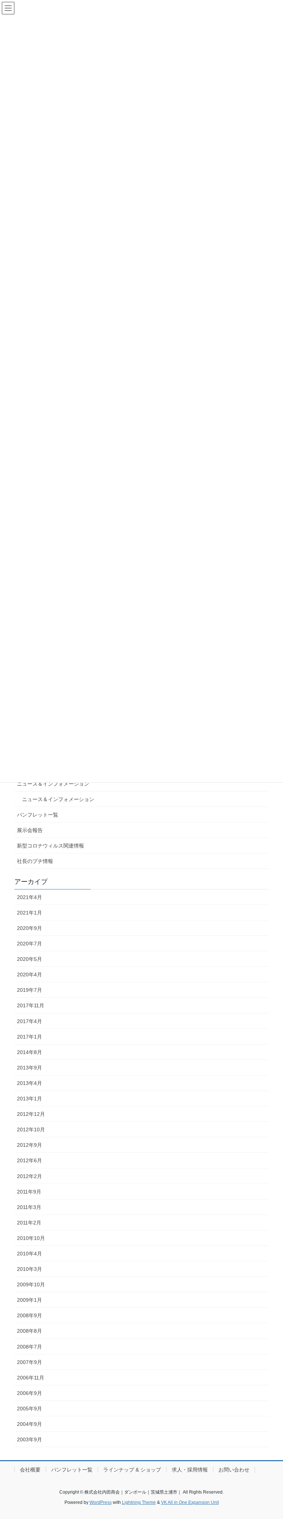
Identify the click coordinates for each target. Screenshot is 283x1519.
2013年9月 (29, 1068)
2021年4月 (29, 897)
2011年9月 (29, 1192)
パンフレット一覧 (37, 815)
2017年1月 (29, 1037)
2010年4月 (29, 1254)
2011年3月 (29, 1207)
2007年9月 (29, 1362)
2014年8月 (29, 1052)
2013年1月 (29, 1099)
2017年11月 (30, 1005)
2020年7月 (29, 944)
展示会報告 (30, 830)
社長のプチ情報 (35, 861)
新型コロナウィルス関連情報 (50, 846)
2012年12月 (31, 1114)
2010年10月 (31, 1238)
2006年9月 (29, 1393)
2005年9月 (29, 1408)
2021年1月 (29, 913)
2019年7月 (29, 990)
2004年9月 (29, 1424)
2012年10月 (31, 1129)
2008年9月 (29, 1315)
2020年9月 (29, 928)
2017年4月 (29, 1021)
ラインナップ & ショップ (132, 1470)
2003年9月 (29, 1439)
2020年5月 (29, 959)
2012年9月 (29, 1145)
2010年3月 (29, 1269)
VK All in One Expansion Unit (190, 1502)
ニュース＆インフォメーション (53, 784)
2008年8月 (29, 1331)
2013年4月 (29, 1083)
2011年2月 (29, 1223)
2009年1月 (29, 1300)
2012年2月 (29, 1176)
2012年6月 (29, 1160)
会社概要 (30, 1470)
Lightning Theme (139, 1502)
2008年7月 (29, 1347)
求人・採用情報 (190, 1470)
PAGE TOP (269, 1466)
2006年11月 (30, 1378)
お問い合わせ (234, 1470)
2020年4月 (29, 974)
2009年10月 (31, 1284)
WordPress (101, 1502)
